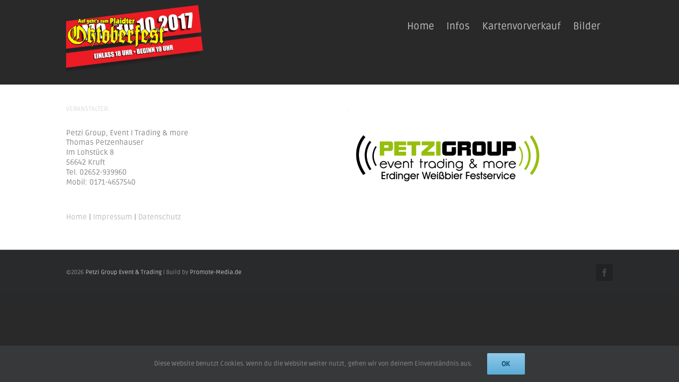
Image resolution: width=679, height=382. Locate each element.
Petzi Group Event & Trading (123, 272)
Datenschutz (159, 216)
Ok (506, 363)
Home (76, 216)
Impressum (112, 216)
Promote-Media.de (216, 272)
